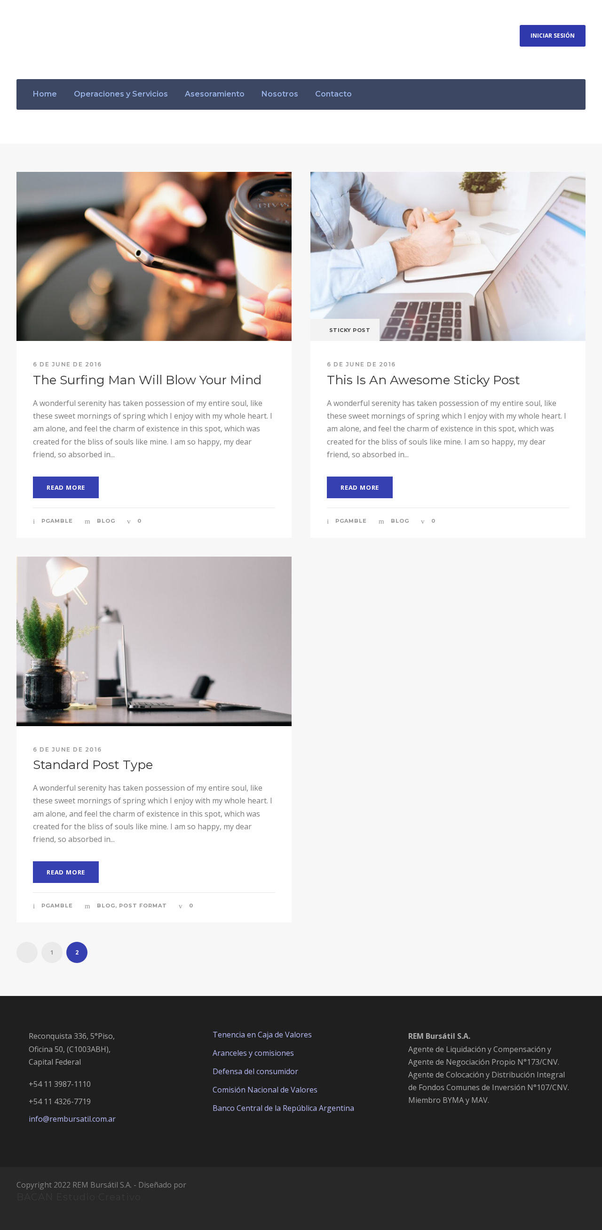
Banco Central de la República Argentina (283, 1108)
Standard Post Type (93, 764)
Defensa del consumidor (255, 1071)
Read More (66, 487)
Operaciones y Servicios (121, 93)
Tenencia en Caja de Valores (262, 1034)
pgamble (57, 521)
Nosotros (279, 93)
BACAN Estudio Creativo (78, 1197)
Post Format (143, 905)
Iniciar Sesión (553, 36)
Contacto (333, 93)
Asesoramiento (215, 93)
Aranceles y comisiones (253, 1053)
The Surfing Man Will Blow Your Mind (147, 380)
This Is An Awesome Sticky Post (423, 380)
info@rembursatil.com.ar (72, 1119)
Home (45, 93)
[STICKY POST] (448, 256)
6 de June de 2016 (67, 364)
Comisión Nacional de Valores (265, 1089)
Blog (106, 521)
